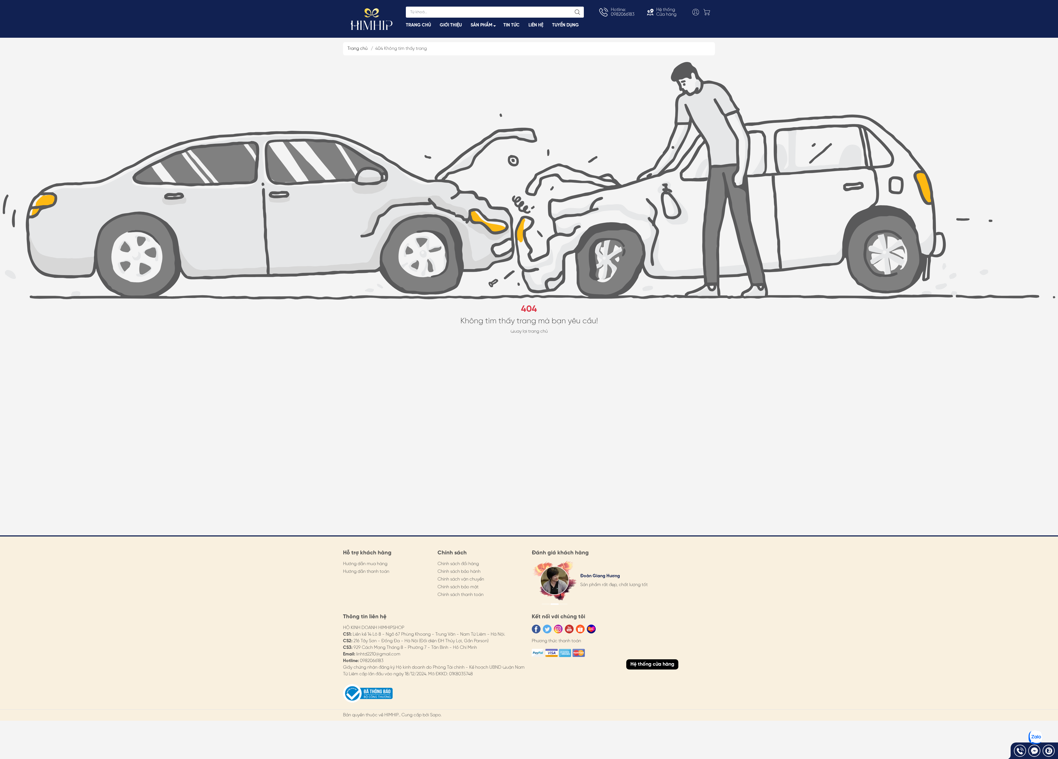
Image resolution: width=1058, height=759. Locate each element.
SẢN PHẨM (481, 25)
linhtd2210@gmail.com (378, 654)
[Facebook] (536, 629)
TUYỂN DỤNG (565, 25)
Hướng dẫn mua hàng (365, 564)
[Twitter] (547, 629)
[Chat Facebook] (1034, 751)
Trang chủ (357, 48)
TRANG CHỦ (418, 25)
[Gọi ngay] (1020, 751)
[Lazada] (591, 629)
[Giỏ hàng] (708, 12)
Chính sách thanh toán (461, 594)
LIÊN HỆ (535, 25)
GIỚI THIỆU (451, 25)
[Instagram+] (558, 629)
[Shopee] (580, 629)
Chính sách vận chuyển (461, 579)
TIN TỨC (511, 25)
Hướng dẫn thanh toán (366, 571)
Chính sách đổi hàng (458, 564)
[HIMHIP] (371, 18)
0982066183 (372, 660)
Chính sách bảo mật (458, 587)
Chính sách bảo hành (459, 571)
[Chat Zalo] (1049, 751)
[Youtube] (569, 629)
